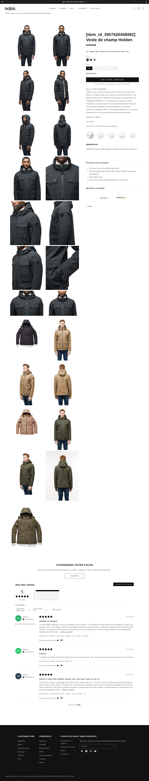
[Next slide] (146, 2)
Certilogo (42, 759)
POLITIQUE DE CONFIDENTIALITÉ (46, 776)
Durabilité (42, 744)
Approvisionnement (46, 755)
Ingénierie (42, 741)
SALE (72, 8)
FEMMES (52, 8)
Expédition (21, 741)
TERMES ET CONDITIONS (66, 776)
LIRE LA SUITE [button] (67, 632)
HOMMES (63, 8)
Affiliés (63, 750)
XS (89, 68)
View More (75, 576)
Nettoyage (21, 752)
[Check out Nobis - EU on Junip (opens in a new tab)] (78, 705)
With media (56, 609)
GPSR (41, 752)
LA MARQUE (82, 8)
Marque (42, 762)
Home (7, 13)
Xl (115, 68)
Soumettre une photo (68, 747)
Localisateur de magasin (66, 742)
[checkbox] (57, 609)
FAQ (19, 759)
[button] (53, 8)
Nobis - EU (19, 776)
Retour (20, 744)
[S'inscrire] (114, 746)
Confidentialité (44, 748)
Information (65, 754)
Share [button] (90, 206)
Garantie (21, 755)
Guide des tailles (91, 73)
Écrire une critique (123, 584)
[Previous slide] (2, 2)
